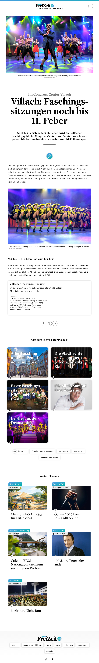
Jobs (58, 645)
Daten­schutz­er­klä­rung (32, 645)
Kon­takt (49, 651)
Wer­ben (14, 645)
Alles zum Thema (49, 340)
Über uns (69, 645)
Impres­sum (83, 645)
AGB (49, 645)
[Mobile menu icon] (90, 6)
